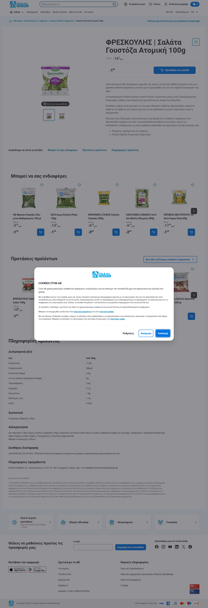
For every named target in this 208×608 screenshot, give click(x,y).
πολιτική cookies (106, 312)
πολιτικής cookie (117, 319)
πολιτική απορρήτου (82, 312)
